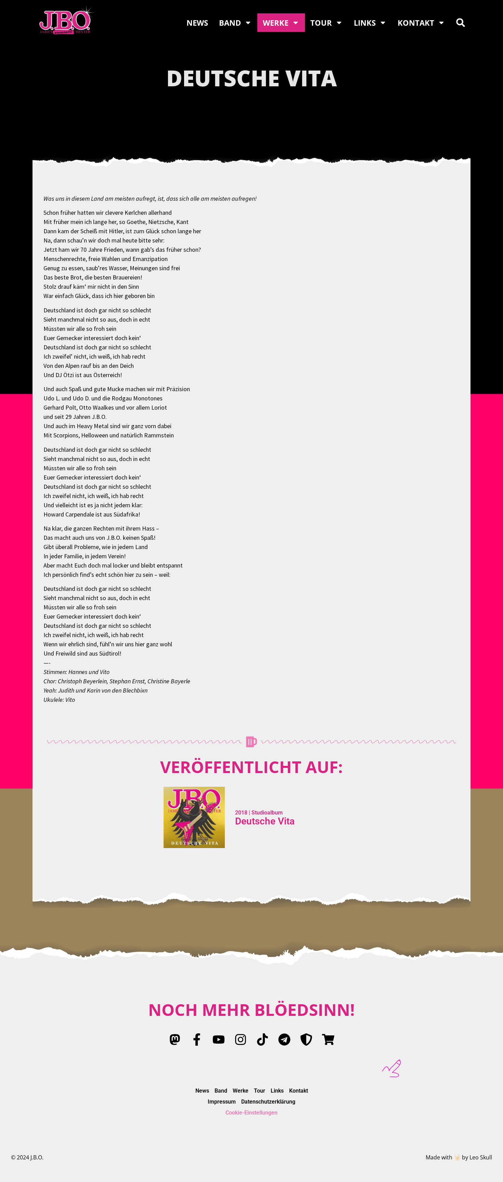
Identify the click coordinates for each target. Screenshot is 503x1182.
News (197, 22)
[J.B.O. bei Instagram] (240, 1039)
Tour (321, 22)
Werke (275, 22)
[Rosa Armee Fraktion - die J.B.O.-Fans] (306, 1039)
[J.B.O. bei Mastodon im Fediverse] (175, 1039)
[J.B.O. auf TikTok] (262, 1039)
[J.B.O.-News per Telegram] (284, 1039)
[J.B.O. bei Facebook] (197, 1039)
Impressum (222, 1101)
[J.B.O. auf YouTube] (218, 1039)
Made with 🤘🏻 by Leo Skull (459, 1157)
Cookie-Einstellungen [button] (251, 1112)
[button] (460, 23)
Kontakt (416, 22)
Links (365, 22)
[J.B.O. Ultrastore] (328, 1039)
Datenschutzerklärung (268, 1101)
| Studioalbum (265, 812)
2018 (241, 812)
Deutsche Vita (265, 821)
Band (230, 22)
